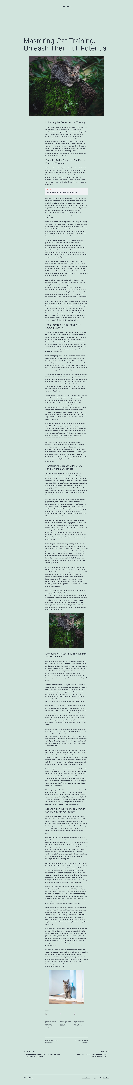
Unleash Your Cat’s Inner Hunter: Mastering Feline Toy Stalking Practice (51, 1023)
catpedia (85, 1040)
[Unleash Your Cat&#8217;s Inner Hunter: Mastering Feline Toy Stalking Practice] (51, 1017)
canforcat (66, 6)
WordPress (106, 1078)
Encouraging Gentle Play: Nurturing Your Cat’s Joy (62, 192)
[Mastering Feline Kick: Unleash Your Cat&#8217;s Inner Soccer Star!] (80, 1017)
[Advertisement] (66, 24)
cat (87, 1042)
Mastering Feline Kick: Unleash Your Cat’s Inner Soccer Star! (79, 1023)
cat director (50, 1042)
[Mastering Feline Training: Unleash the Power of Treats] (66, 1017)
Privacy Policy (86, 1078)
